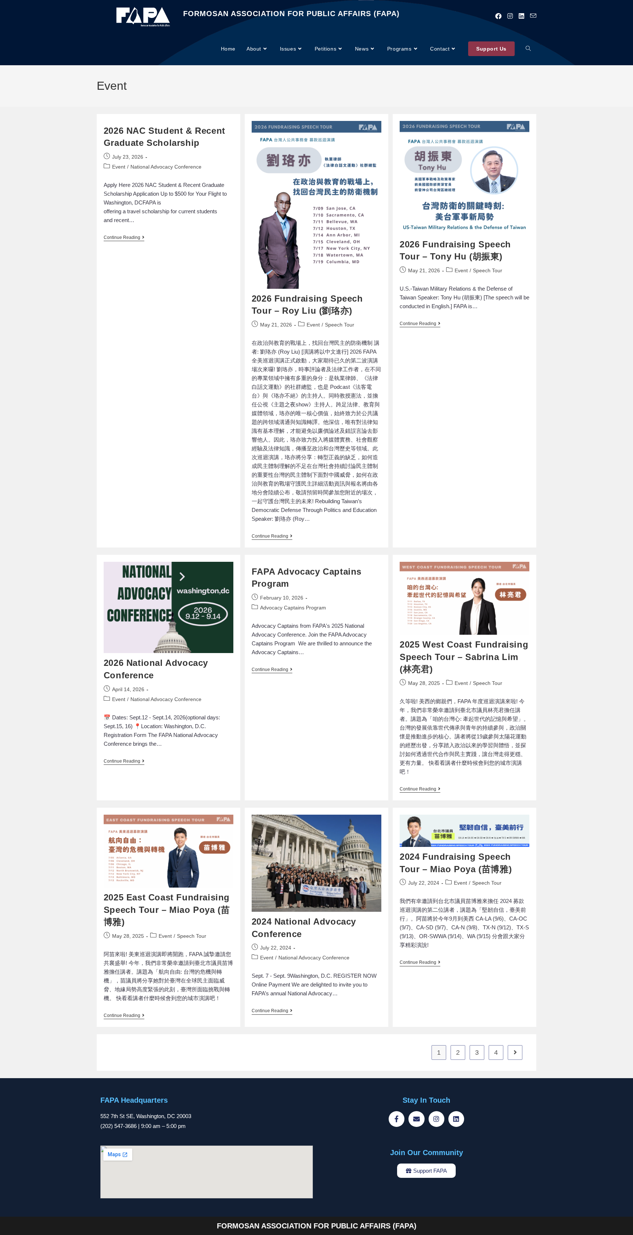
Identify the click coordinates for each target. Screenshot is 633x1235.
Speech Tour (339, 325)
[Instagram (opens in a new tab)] (510, 16)
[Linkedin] (456, 1119)
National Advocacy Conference (165, 167)
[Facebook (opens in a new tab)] (498, 16)
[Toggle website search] (528, 49)
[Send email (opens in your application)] (533, 15)
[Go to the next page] (515, 1052)
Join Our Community (426, 1153)
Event (118, 167)
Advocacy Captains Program (293, 608)
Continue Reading (124, 237)
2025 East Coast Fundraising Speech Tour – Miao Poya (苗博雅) (167, 909)
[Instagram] (436, 1119)
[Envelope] (416, 1119)
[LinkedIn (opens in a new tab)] (521, 16)
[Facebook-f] (396, 1119)
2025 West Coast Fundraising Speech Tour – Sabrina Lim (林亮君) (464, 656)
